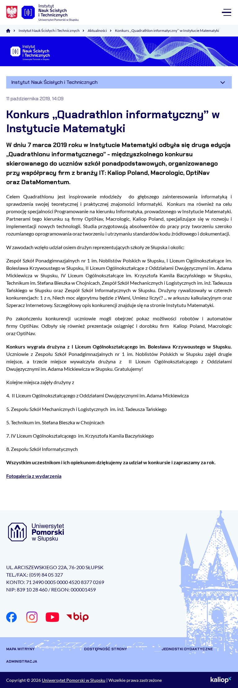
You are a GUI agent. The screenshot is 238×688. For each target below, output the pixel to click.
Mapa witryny (20, 649)
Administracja (21, 661)
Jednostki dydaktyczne (187, 649)
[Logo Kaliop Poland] (221, 680)
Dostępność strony (105, 649)
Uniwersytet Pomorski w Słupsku (73, 680)
